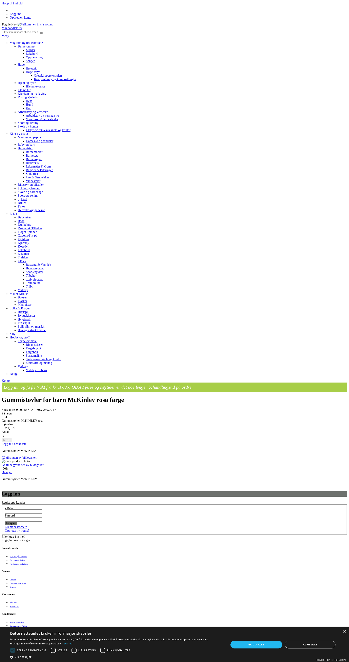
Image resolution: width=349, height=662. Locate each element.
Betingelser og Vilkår (18, 626)
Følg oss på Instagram (19, 564)
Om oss (13, 580)
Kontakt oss (14, 606)
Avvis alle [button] (310, 644)
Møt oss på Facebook (18, 557)
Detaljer (7, 472)
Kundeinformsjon (17, 622)
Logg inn (15, 14)
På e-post (13, 603)
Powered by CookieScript (331, 659)
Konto (6, 380)
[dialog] (174, 644)
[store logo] (35, 24)
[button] (116, 657)
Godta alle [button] (256, 644)
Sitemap (13, 587)
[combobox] (20, 32)
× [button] (344, 631)
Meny (5, 36)
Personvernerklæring (18, 583)
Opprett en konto (20, 17)
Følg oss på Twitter (17, 560)
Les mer (69, 643)
